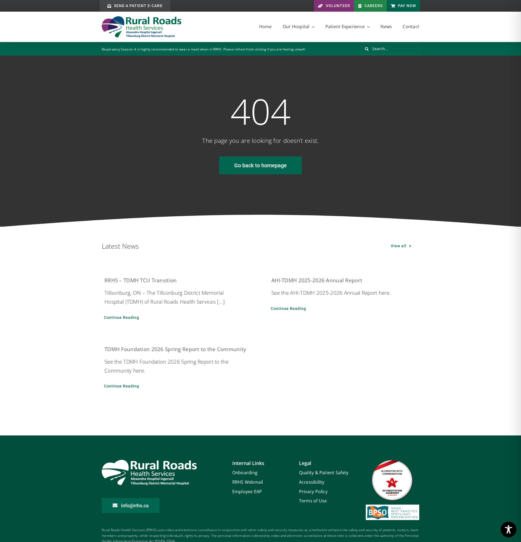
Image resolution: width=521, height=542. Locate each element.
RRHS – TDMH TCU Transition (140, 280)
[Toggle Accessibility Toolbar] (508, 529)
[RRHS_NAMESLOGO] (141, 18)
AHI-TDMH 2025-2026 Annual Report (316, 280)
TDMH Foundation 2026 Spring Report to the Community (175, 349)
